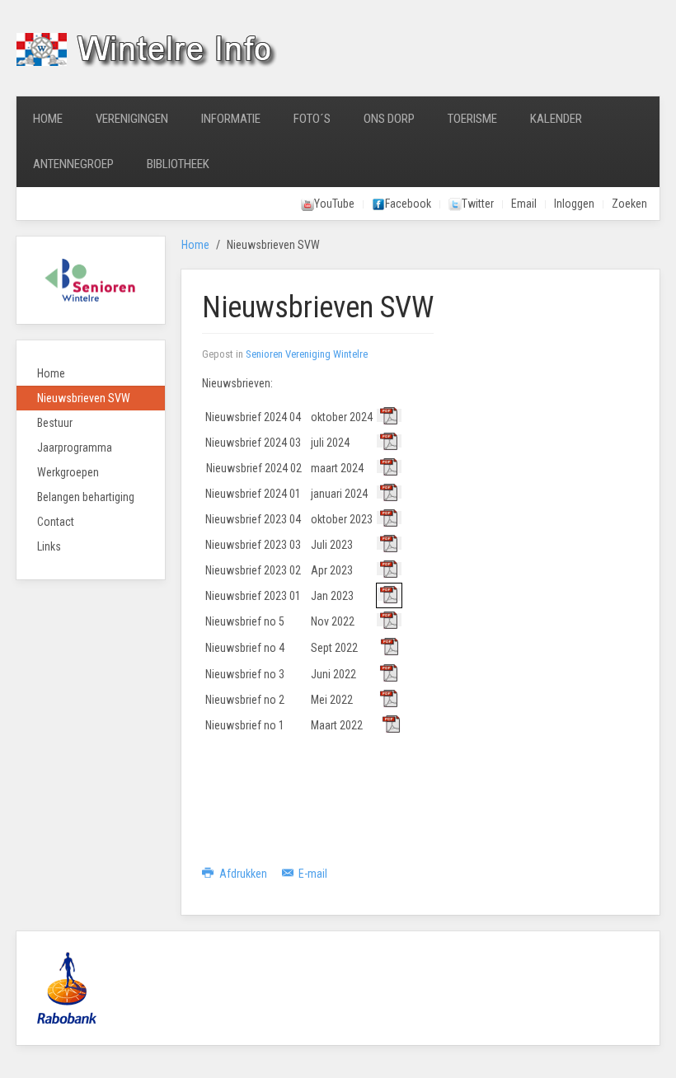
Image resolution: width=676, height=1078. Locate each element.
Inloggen (574, 203)
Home (48, 118)
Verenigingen (132, 118)
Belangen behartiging (85, 497)
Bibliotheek (178, 164)
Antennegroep (73, 164)
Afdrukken (243, 873)
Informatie (231, 118)
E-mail (311, 873)
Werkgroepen (68, 472)
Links (49, 546)
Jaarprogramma (74, 447)
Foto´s (312, 118)
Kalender (556, 118)
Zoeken (629, 203)
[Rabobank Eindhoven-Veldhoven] (66, 987)
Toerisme (472, 118)
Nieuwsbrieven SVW (83, 398)
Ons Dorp (389, 118)
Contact (55, 521)
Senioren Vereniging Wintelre (307, 354)
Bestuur (55, 422)
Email (524, 203)
